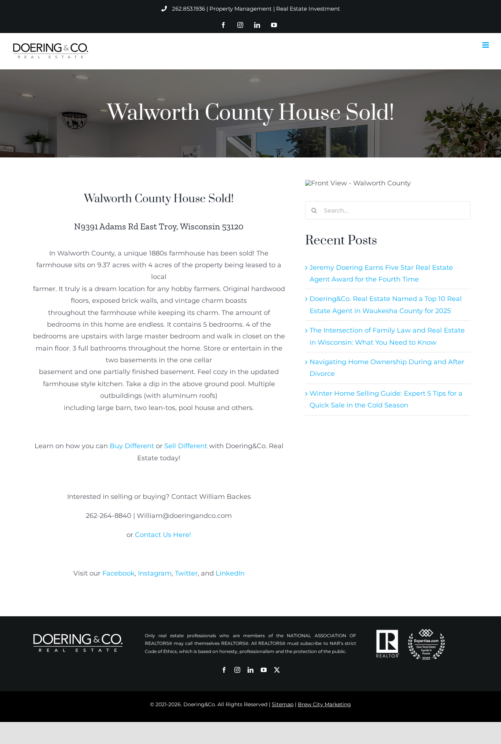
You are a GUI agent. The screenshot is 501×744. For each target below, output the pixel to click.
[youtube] (264, 670)
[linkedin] (250, 670)
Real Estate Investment (308, 8)
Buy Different (132, 446)
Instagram (155, 573)
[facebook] (224, 670)
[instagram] (237, 670)
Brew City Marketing (324, 704)
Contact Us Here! (163, 535)
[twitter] (277, 670)
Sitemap (282, 704)
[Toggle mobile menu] (486, 45)
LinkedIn (230, 573)
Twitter (186, 573)
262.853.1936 (188, 8)
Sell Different (185, 446)
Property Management (240, 8)
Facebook (118, 573)
